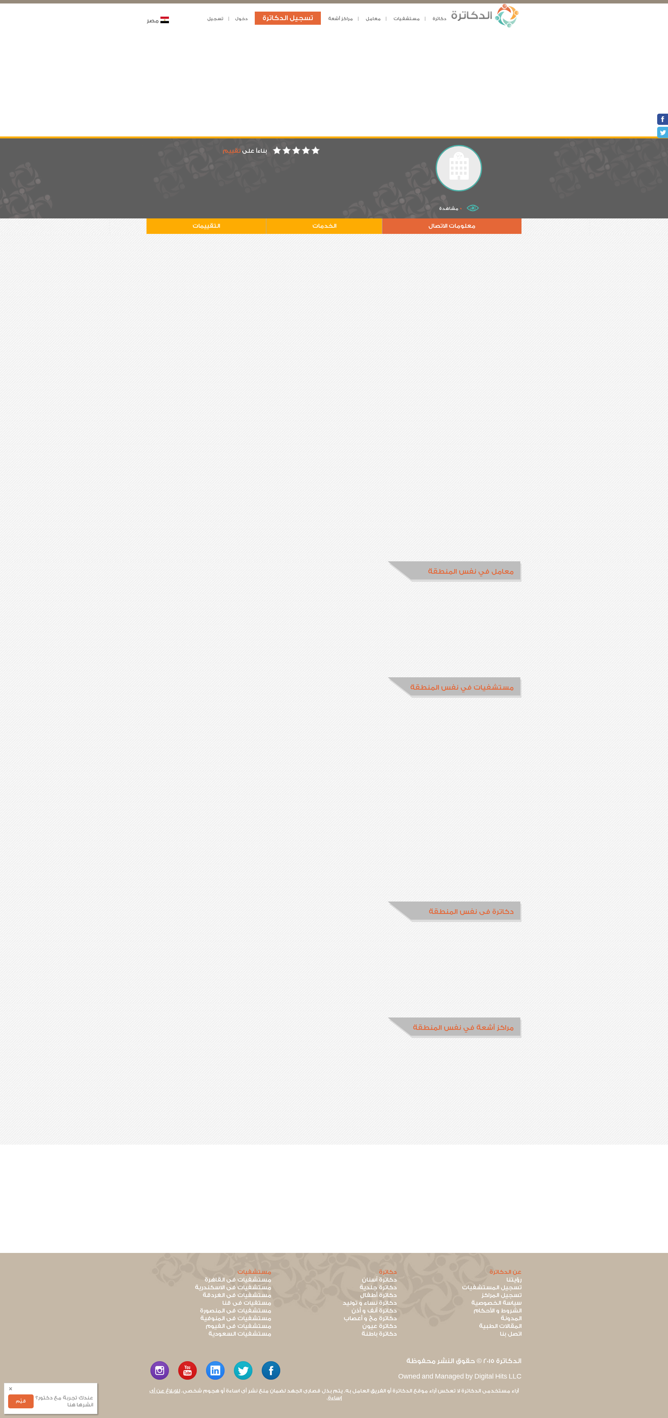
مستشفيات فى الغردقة (237, 1295)
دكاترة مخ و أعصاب (370, 1318)
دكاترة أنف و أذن (374, 1310)
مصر (153, 20)
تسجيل (215, 18)
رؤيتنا (513, 1280)
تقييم (231, 151)
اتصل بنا (510, 1334)
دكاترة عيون (379, 1326)
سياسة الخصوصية (496, 1303)
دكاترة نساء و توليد (370, 1303)
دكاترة (439, 18)
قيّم (21, 1401)
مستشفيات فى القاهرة (237, 1280)
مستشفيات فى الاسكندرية (233, 1287)
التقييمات (206, 226)
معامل (373, 18)
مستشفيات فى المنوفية (235, 1318)
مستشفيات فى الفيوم (238, 1326)
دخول (241, 18)
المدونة (511, 1318)
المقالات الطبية (500, 1326)
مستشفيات (407, 18)
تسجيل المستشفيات (491, 1287)
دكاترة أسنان (379, 1280)
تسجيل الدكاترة (287, 18)
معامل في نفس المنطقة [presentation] (471, 572)
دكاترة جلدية (378, 1287)
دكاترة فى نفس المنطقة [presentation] (471, 912)
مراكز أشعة (340, 18)
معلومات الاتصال (451, 226)
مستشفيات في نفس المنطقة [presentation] (462, 687)
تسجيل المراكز (501, 1295)
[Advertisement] (334, 82)
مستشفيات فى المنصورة (235, 1310)
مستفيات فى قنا (246, 1303)
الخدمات (324, 226)
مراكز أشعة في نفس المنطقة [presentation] (463, 1028)
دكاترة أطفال (378, 1295)
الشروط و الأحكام (497, 1310)
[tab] (454, 571)
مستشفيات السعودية (239, 1334)
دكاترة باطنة (379, 1334)
